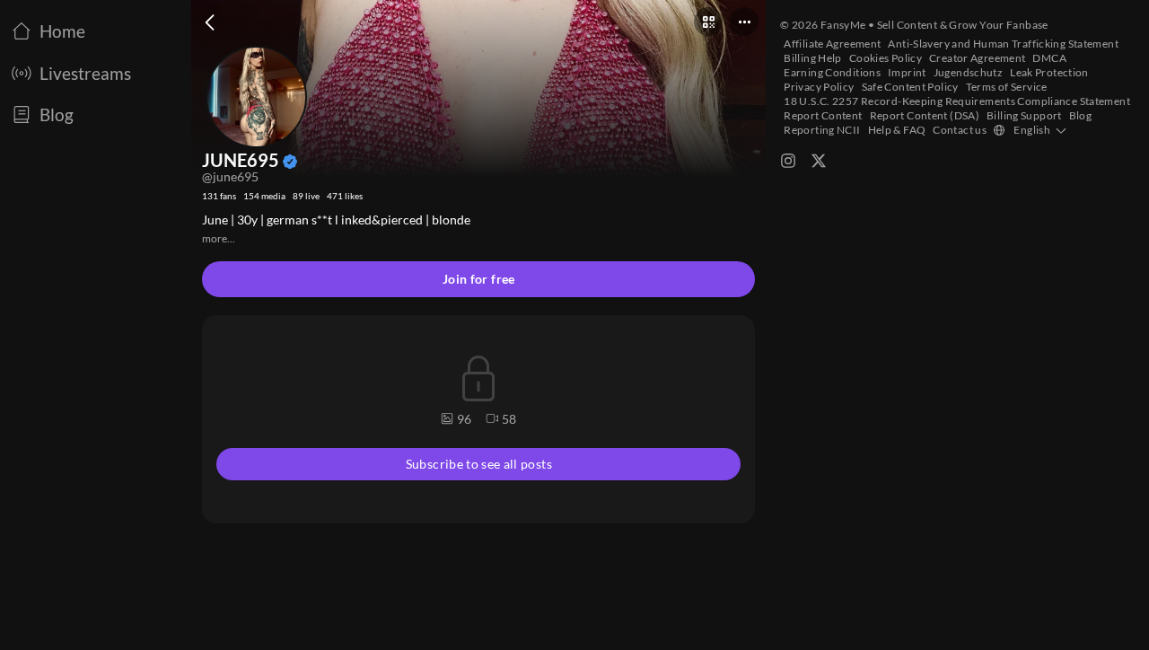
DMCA (1049, 58)
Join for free (479, 278)
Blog (1080, 115)
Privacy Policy (819, 86)
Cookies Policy (885, 58)
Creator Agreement (977, 58)
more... (218, 238)
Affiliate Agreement (832, 43)
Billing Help (813, 58)
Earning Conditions (832, 72)
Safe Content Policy (910, 86)
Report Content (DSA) (925, 115)
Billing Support (1024, 115)
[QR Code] (708, 21)
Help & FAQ (897, 129)
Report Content (823, 115)
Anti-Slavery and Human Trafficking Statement (1003, 43)
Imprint (907, 72)
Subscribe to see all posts (479, 463)
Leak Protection (1049, 72)
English (1032, 129)
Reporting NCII (822, 129)
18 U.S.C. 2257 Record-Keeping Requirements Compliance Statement (957, 101)
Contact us (960, 129)
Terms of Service (1007, 86)
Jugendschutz (969, 72)
